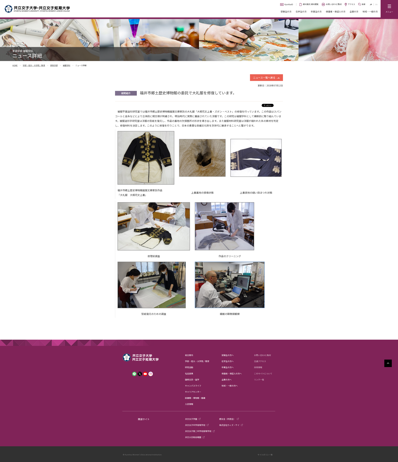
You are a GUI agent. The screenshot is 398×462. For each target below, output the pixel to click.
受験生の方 (286, 11)
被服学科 (66, 65)
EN (376, 4)
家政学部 (54, 65)
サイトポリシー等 (265, 454)
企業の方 (354, 11)
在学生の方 (301, 11)
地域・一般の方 (370, 11)
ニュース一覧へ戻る (264, 77)
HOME (15, 65)
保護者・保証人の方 (335, 11)
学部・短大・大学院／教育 (34, 65)
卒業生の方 (316, 11)
